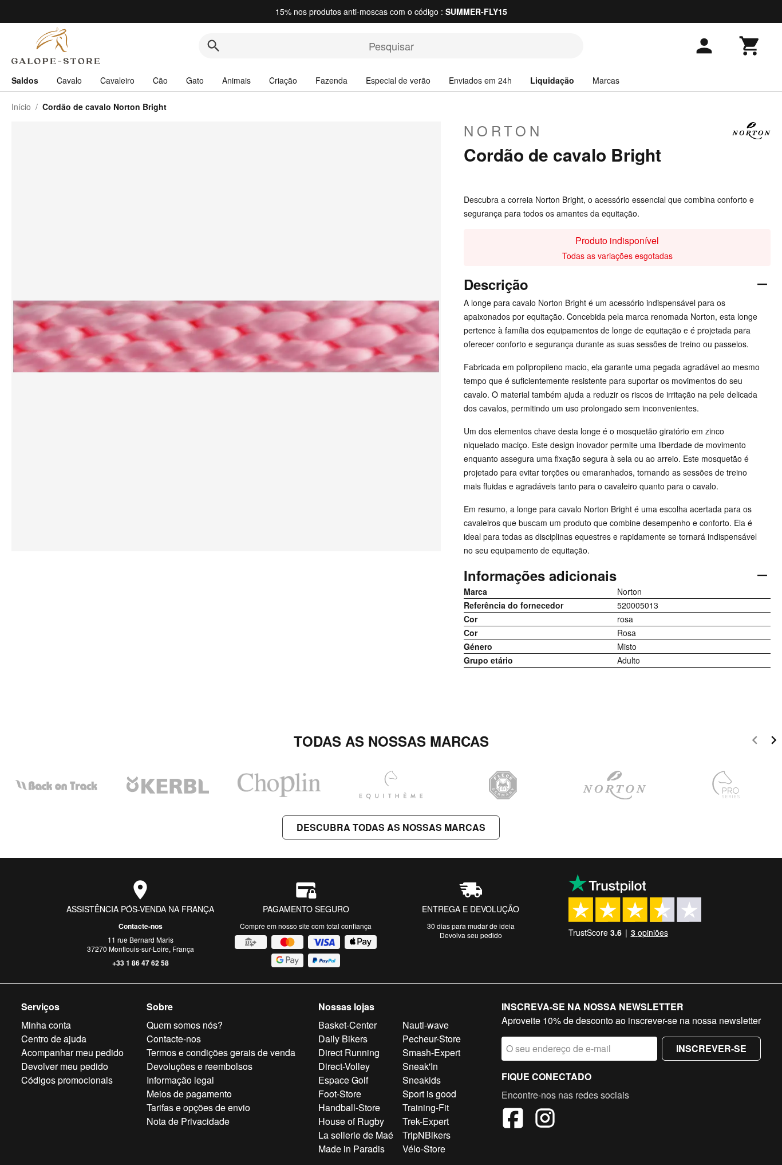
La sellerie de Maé (355, 1135)
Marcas (606, 80)
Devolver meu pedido (64, 1066)
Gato (195, 80)
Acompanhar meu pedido (72, 1052)
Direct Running (349, 1052)
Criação (283, 80)
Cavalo (69, 80)
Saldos (24, 80)
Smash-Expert (431, 1052)
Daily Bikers (343, 1038)
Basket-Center (347, 1024)
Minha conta (46, 1024)
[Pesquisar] (214, 45)
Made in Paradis (351, 1148)
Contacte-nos (141, 926)
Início (21, 106)
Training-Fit (425, 1107)
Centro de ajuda (53, 1038)
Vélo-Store (423, 1148)
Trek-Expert (425, 1121)
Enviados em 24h (480, 80)
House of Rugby (351, 1121)
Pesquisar (391, 45)
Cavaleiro (117, 80)
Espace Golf (343, 1079)
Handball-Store (349, 1107)
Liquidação (552, 80)
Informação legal (180, 1079)
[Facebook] (512, 1120)
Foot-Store (339, 1093)
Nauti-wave (425, 1024)
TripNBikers (426, 1135)
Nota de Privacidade (188, 1121)
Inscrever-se (711, 1048)
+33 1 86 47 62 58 (140, 963)
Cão (160, 80)
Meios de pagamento (189, 1093)
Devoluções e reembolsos (199, 1066)
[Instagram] (545, 1120)
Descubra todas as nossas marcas (391, 827)
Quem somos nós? (185, 1024)
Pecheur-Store (431, 1038)
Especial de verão (398, 80)
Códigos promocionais (67, 1079)
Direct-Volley (344, 1066)
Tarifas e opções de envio (198, 1107)
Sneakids (421, 1079)
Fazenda (331, 80)
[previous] (755, 742)
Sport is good (429, 1093)
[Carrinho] (749, 45)
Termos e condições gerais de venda (221, 1052)
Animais (236, 80)
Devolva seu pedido (471, 935)
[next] (773, 742)
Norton (503, 130)
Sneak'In (420, 1066)
